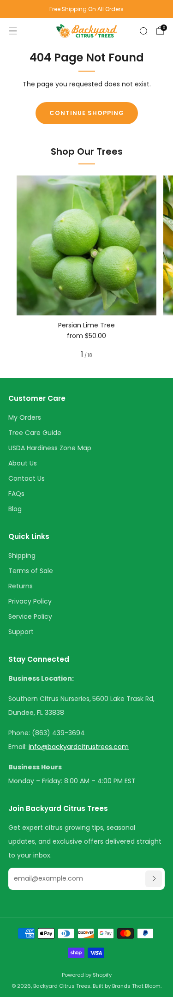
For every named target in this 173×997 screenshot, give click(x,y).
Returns (20, 586)
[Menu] (13, 31)
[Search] (143, 31)
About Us (22, 463)
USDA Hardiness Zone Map (49, 448)
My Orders (24, 417)
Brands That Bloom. (136, 986)
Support (21, 631)
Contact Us (26, 478)
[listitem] (86, 9)
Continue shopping (86, 113)
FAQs (16, 493)
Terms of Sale (30, 570)
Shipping (22, 555)
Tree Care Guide (34, 432)
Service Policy (30, 616)
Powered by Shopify (87, 975)
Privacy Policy (30, 601)
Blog (15, 509)
